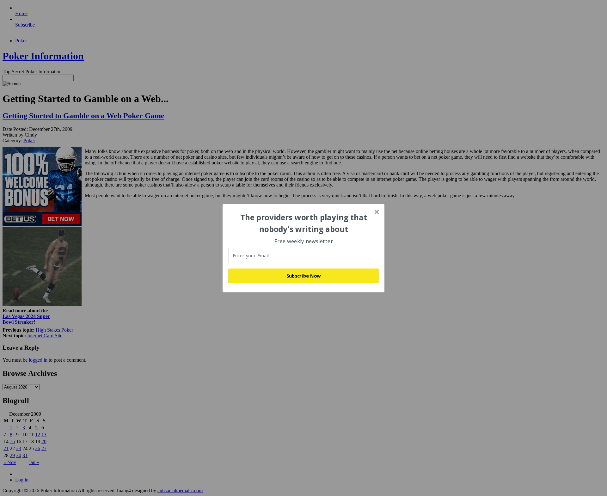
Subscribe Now (303, 275)
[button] (303, 223)
